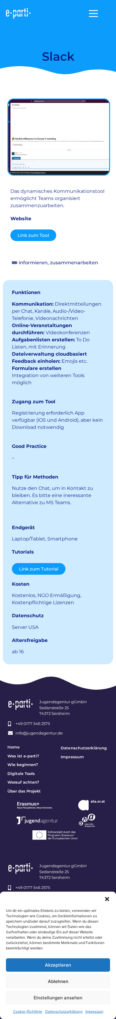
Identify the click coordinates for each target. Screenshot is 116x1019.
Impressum (94, 1011)
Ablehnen (58, 981)
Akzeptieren (58, 965)
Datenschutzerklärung (63, 1011)
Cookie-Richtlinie (27, 1011)
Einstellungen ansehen (58, 998)
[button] (107, 899)
